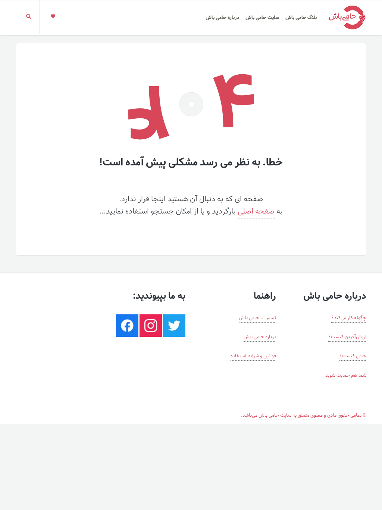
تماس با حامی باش (257, 318)
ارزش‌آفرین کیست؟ (347, 337)
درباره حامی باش (222, 18)
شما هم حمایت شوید (345, 375)
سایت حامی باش (262, 18)
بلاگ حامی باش (301, 18)
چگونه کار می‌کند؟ (348, 318)
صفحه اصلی (256, 211)
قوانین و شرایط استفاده (253, 356)
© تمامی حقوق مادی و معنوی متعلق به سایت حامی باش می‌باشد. (303, 415)
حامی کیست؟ (352, 356)
